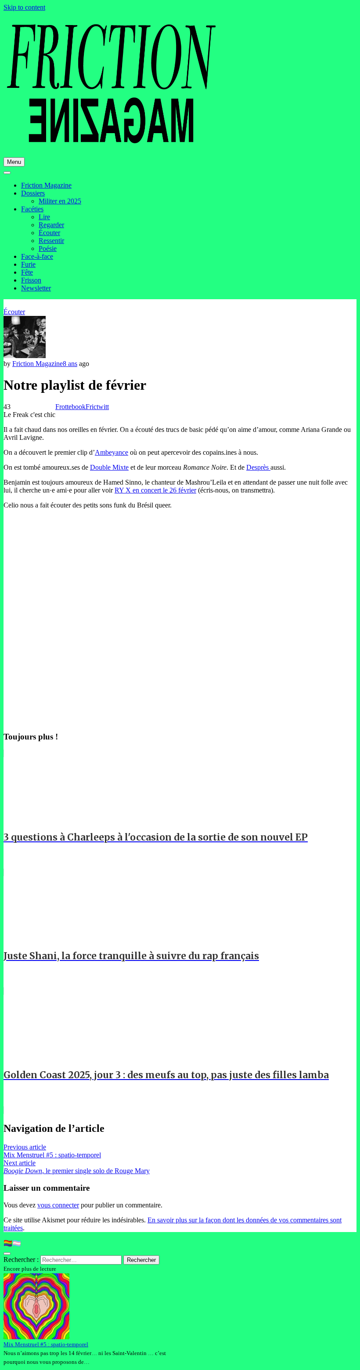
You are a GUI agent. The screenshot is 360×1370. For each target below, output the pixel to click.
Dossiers (33, 193)
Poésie (48, 248)
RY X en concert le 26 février (155, 490)
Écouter (49, 232)
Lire (44, 217)
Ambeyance (111, 452)
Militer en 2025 (60, 201)
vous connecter (58, 1205)
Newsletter (36, 288)
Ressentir (51, 240)
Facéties (32, 209)
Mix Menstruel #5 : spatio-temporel (46, 1344)
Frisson (31, 280)
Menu (14, 162)
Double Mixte (109, 467)
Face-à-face (37, 256)
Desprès (258, 467)
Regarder (51, 224)
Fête (27, 272)
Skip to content (24, 7)
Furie (28, 264)
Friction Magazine (46, 185)
